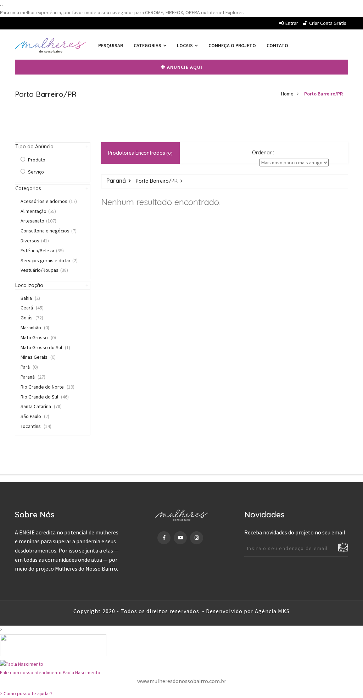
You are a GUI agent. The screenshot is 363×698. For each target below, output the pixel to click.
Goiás (32, 317)
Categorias (148, 45)
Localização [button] (29, 285)
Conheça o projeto (232, 45)
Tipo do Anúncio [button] (34, 146)
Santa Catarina (41, 406)
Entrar (291, 23)
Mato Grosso (38, 337)
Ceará (32, 307)
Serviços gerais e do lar (49, 260)
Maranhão (35, 327)
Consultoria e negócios (49, 230)
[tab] (52, 146)
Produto (36, 159)
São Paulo (35, 416)
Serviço (36, 172)
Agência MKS (272, 611)
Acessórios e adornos (49, 201)
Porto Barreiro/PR (323, 93)
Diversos (35, 240)
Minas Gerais (38, 357)
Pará (29, 367)
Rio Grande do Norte (47, 387)
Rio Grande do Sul (45, 397)
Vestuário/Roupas (44, 270)
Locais (185, 45)
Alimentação (38, 211)
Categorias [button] (28, 188)
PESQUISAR (110, 45)
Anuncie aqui (184, 67)
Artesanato (38, 221)
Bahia (30, 298)
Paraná (33, 377)
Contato (277, 45)
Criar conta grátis (327, 23)
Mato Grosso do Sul (45, 347)
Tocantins (36, 426)
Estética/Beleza (42, 250)
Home (287, 93)
